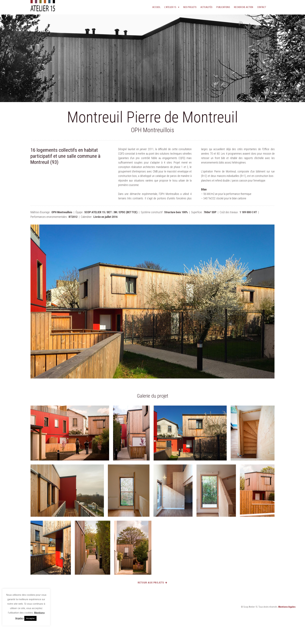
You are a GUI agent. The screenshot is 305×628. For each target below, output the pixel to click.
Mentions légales (286, 607)
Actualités (206, 7)
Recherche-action (243, 7)
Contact (261, 7)
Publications (223, 7)
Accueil (156, 7)
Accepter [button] (30, 618)
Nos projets (190, 7)
